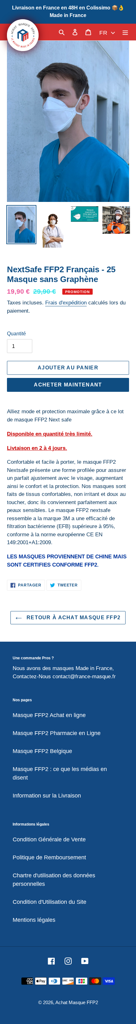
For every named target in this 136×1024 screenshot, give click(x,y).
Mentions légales (34, 920)
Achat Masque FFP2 (76, 1002)
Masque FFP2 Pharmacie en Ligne (57, 733)
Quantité (16, 333)
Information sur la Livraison (47, 795)
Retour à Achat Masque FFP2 (73, 617)
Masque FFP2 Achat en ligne (49, 715)
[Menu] (125, 32)
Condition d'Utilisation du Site (49, 902)
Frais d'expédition (66, 303)
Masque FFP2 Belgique (42, 751)
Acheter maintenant (68, 384)
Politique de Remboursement (49, 857)
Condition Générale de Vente (49, 839)
